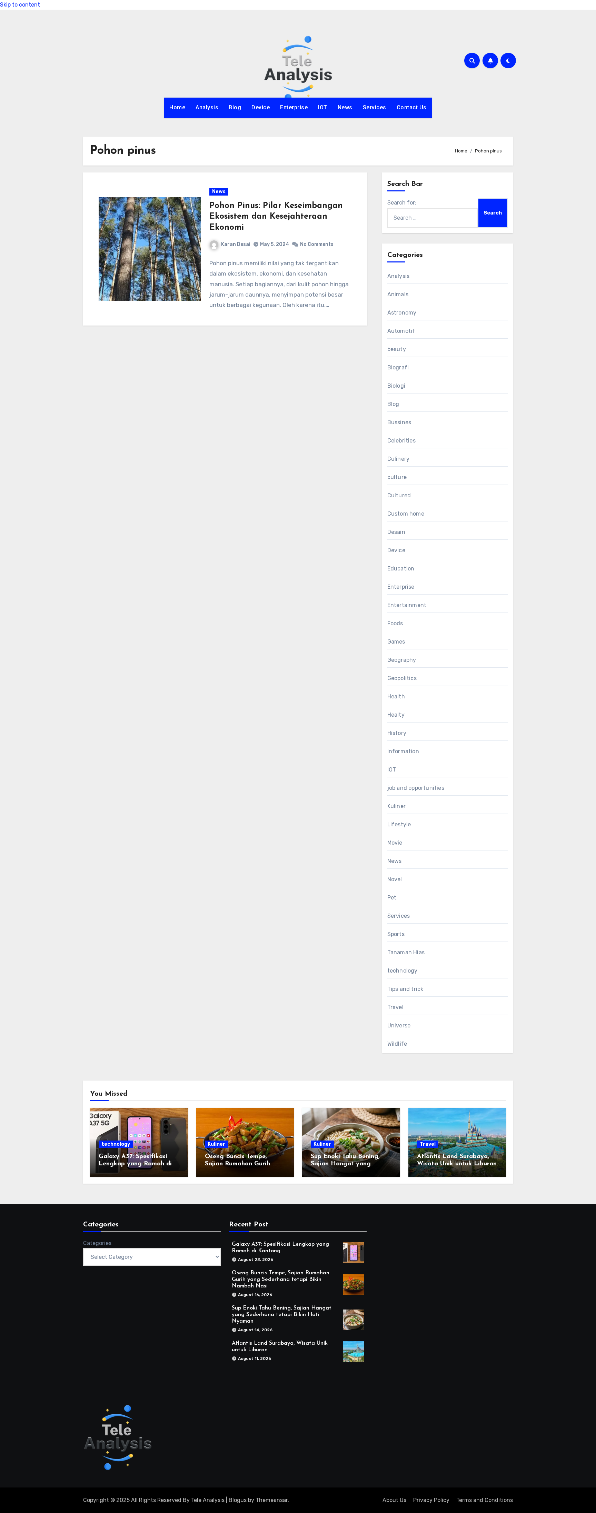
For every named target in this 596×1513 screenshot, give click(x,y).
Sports (396, 934)
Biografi (398, 367)
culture (397, 477)
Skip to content (20, 4)
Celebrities (401, 440)
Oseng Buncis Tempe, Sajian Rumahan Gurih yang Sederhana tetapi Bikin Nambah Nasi (280, 1279)
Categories (97, 1243)
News (345, 107)
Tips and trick (405, 989)
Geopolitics (402, 678)
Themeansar (272, 1500)
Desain (396, 532)
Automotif (401, 331)
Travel (395, 1007)
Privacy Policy (431, 1500)
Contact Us (412, 107)
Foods (395, 623)
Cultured (399, 495)
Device (260, 107)
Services (374, 107)
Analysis (207, 107)
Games (396, 641)
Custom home (405, 513)
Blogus (238, 1500)
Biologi (396, 385)
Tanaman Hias (406, 952)
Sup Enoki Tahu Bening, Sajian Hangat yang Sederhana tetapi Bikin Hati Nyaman (281, 1314)
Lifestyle (399, 824)
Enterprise (294, 107)
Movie (395, 842)
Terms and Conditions (484, 1500)
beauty (396, 349)
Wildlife (397, 1044)
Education (401, 568)
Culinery (398, 459)
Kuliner (396, 806)
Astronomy (402, 312)
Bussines (399, 422)
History (396, 733)
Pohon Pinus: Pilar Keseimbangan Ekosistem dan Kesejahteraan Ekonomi (276, 216)
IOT (322, 107)
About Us (394, 1500)
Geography (401, 660)
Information (403, 751)
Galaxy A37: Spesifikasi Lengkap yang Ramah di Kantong (135, 1164)
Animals (397, 294)
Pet (392, 897)
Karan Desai (235, 244)
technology (402, 970)
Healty (396, 714)
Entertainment (407, 605)
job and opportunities (415, 788)
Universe (399, 1025)
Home (177, 107)
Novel (394, 879)
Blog (235, 107)
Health (396, 696)
